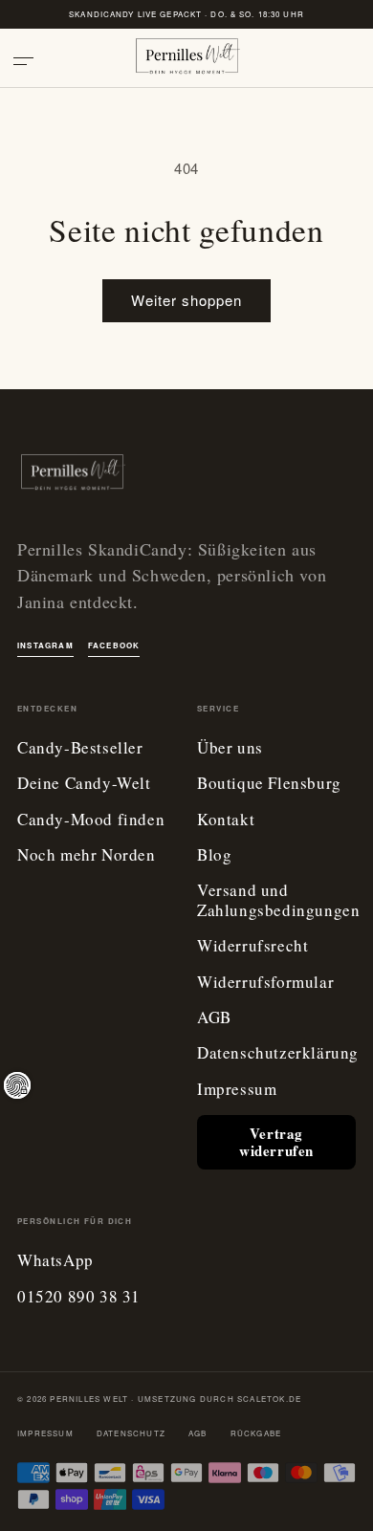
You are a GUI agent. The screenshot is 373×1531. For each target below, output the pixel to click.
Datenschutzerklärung (278, 1053)
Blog (214, 855)
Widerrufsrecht (252, 946)
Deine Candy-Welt (84, 784)
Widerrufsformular (265, 983)
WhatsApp (55, 1261)
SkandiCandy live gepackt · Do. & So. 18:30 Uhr (186, 14)
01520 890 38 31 (79, 1297)
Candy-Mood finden (91, 820)
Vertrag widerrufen (276, 1142)
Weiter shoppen (186, 300)
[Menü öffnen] (30, 61)
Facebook (114, 645)
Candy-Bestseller (80, 748)
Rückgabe (256, 1433)
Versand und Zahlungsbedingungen (278, 900)
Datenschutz (131, 1433)
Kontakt (225, 820)
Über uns (230, 748)
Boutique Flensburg (269, 784)
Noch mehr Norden (86, 855)
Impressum (236, 1090)
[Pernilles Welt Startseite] (186, 61)
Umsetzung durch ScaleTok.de (219, 1398)
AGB (214, 1018)
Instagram (45, 645)
